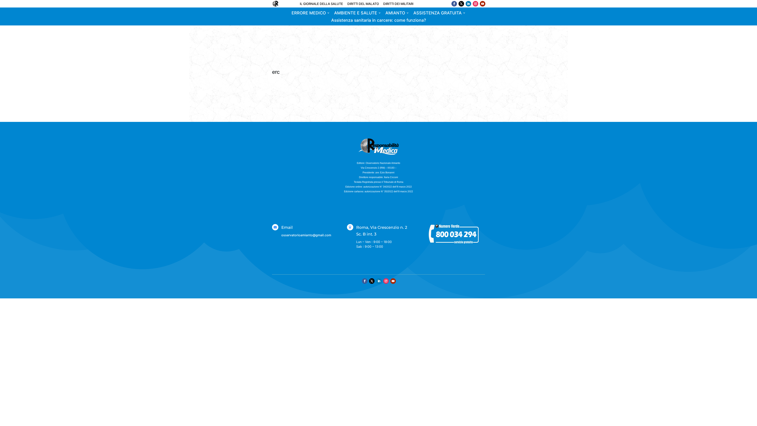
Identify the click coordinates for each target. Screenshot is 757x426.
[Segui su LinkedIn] (468, 4)
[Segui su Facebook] (454, 4)
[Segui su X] (461, 4)
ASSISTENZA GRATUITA (437, 13)
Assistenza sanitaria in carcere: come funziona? (378, 20)
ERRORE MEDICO (309, 13)
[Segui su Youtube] (482, 4)
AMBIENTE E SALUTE (355, 13)
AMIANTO (395, 13)
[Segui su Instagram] (475, 4)
